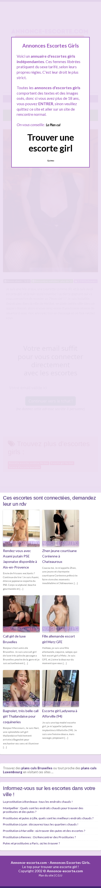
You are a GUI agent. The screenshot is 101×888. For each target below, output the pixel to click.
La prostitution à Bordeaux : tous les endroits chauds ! (38, 802)
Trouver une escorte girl (50, 142)
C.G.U (58, 875)
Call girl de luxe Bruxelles (14, 639)
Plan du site (46, 875)
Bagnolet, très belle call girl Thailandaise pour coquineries (20, 716)
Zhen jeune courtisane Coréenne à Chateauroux (59, 556)
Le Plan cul (53, 125)
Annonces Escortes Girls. (70, 862)
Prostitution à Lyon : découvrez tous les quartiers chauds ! (40, 824)
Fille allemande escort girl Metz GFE (58, 639)
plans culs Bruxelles (36, 768)
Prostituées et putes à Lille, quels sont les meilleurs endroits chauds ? (48, 818)
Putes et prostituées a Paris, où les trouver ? (31, 843)
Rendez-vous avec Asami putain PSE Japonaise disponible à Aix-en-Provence (20, 559)
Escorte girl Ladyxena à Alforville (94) (59, 713)
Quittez (50, 160)
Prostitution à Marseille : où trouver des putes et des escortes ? (44, 831)
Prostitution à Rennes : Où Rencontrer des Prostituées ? (39, 837)
